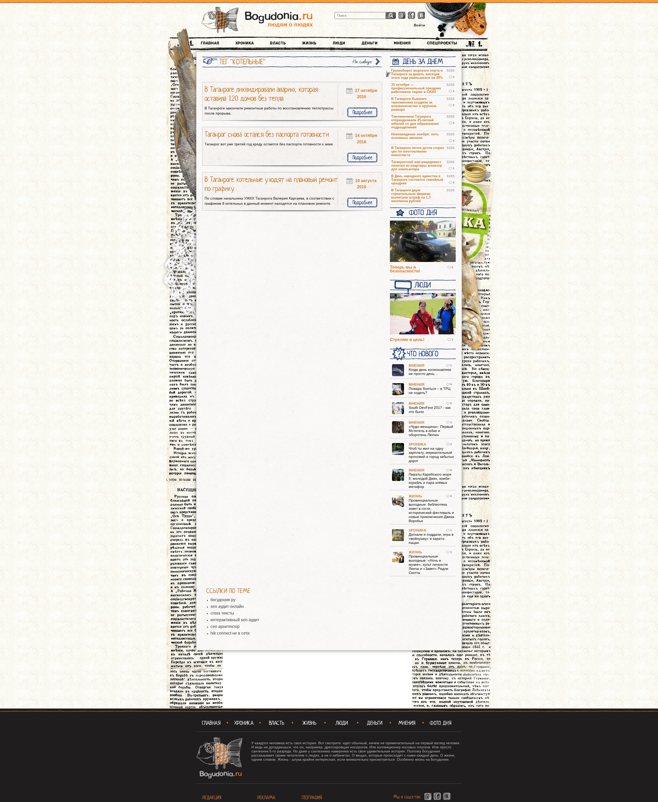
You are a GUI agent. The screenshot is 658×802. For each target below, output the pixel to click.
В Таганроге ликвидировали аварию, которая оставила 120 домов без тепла (261, 94)
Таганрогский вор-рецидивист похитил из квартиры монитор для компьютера (416, 165)
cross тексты (222, 613)
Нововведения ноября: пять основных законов (415, 136)
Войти (419, 25)
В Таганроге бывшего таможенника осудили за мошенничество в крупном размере (413, 104)
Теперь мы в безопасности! (405, 269)
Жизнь (309, 43)
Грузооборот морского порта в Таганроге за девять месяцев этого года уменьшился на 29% (417, 74)
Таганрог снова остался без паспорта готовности (267, 134)
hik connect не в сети (230, 633)
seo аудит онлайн (227, 606)
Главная (210, 43)
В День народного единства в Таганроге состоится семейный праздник (417, 179)
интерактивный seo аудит (235, 620)
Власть (278, 43)
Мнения (402, 43)
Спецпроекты (442, 43)
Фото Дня (423, 212)
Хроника (244, 43)
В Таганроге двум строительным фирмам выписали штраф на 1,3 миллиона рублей (411, 195)
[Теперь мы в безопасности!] (423, 242)
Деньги (369, 43)
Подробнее (362, 112)
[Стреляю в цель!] (423, 314)
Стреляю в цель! (407, 340)
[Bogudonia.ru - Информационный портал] (257, 20)
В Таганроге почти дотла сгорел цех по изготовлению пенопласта (417, 151)
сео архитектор (225, 626)
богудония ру (223, 600)
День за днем (423, 61)
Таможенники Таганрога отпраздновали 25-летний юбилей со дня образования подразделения (415, 122)
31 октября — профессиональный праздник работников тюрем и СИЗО (416, 88)
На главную (362, 62)
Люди (339, 43)
